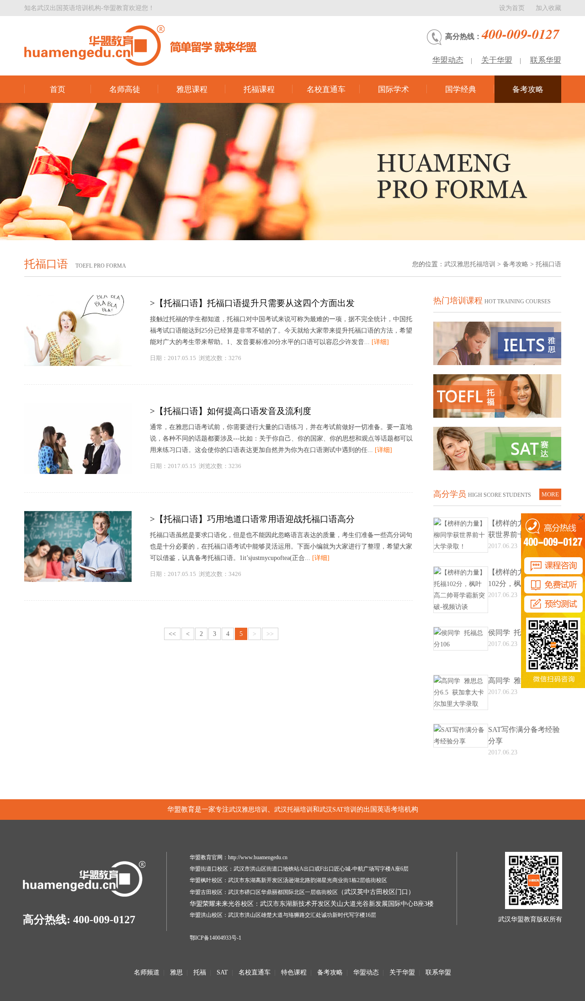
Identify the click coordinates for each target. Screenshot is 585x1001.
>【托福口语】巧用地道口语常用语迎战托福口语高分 (252, 519)
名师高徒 (124, 89)
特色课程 (294, 972)
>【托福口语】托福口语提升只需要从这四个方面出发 (252, 303)
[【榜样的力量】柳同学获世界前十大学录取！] (460, 546)
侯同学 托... (507, 632)
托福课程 (259, 89)
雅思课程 (191, 89)
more (550, 494)
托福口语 (548, 264)
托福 (199, 972)
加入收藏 (548, 8)
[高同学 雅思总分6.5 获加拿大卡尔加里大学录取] (460, 703)
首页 (57, 89)
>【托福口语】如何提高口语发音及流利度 (230, 411)
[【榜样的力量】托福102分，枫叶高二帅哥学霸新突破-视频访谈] (460, 606)
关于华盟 (496, 60)
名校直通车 (326, 89)
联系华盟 (545, 60)
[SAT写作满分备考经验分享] (460, 741)
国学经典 (460, 89)
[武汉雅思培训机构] (150, 45)
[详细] (380, 342)
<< (172, 633)
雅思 (176, 972)
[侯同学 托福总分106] (460, 644)
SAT (222, 972)
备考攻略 (527, 89)
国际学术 (393, 89)
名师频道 (147, 972)
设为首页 (512, 8)
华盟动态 (447, 60)
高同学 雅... (507, 680)
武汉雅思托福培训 (469, 264)
